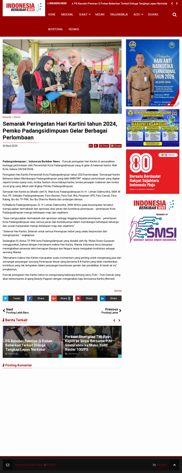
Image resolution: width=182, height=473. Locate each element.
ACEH (136, 14)
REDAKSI (74, 29)
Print (105, 145)
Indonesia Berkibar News (29, 464)
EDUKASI (153, 14)
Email (117, 145)
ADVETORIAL (55, 29)
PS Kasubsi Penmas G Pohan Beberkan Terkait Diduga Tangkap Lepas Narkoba (120, 3)
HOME (51, 14)
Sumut (118, 290)
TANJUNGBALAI (119, 14)
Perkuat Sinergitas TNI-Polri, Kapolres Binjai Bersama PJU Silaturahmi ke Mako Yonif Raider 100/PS (88, 343)
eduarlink (162, 464)
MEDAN (99, 14)
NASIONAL (67, 14)
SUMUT (83, 14)
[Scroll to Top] (174, 464)
